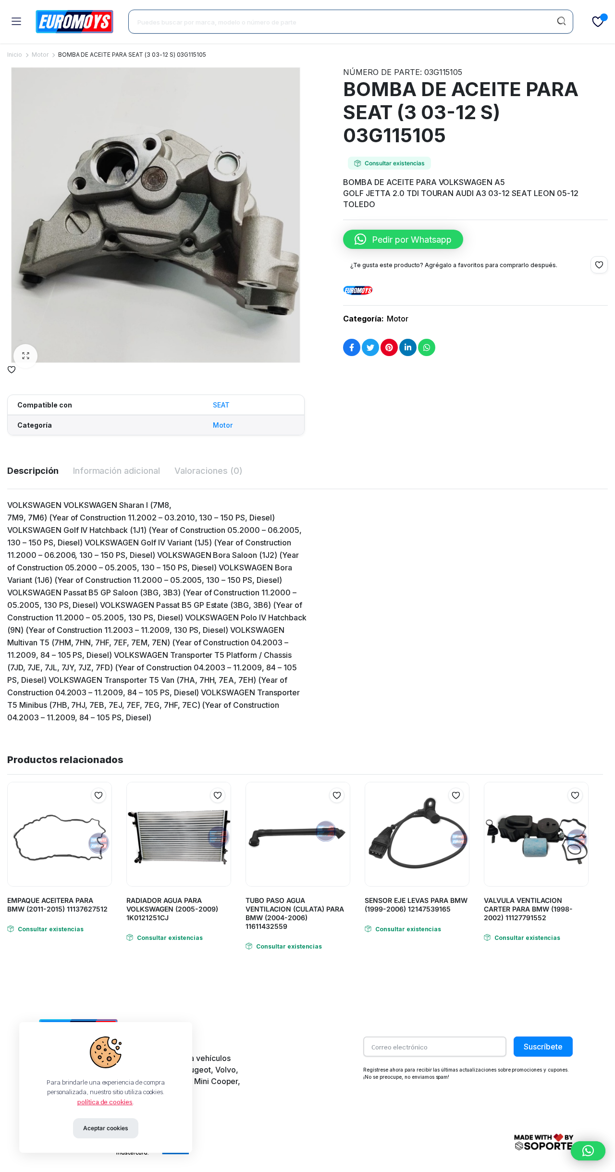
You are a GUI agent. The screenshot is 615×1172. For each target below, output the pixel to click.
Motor (40, 54)
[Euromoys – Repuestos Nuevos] (74, 21)
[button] (25, 356)
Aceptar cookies (105, 1128)
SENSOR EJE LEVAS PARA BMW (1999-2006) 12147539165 (416, 904)
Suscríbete (543, 1046)
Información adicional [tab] (116, 471)
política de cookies (105, 1102)
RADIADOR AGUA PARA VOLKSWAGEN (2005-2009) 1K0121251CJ (172, 909)
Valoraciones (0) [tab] (208, 471)
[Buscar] (561, 22)
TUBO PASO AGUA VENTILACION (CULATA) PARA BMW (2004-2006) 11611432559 (295, 913)
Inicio (14, 54)
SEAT (221, 405)
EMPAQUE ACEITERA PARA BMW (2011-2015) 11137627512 (58, 904)
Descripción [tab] (33, 471)
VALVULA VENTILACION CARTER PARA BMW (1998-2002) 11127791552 (528, 909)
